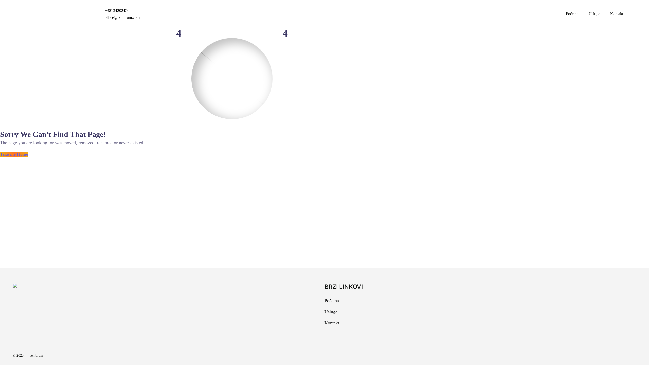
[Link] (631, 355)
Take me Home (14, 154)
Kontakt (616, 14)
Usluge (594, 14)
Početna (572, 14)
